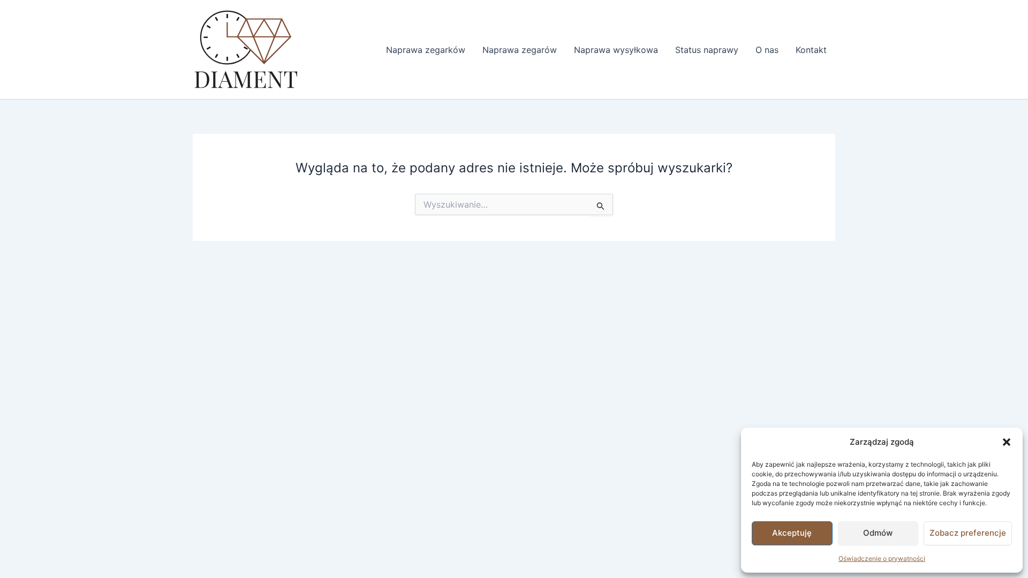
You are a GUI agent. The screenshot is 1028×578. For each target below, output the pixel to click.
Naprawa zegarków (425, 49)
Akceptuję (792, 533)
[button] (1006, 442)
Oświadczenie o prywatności (881, 558)
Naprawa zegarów (519, 49)
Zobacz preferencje (967, 533)
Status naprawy (706, 49)
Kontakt (811, 49)
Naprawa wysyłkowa (616, 49)
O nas (766, 49)
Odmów (878, 533)
